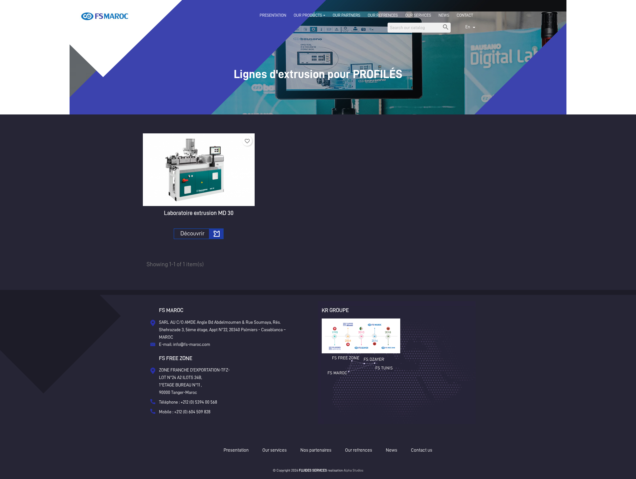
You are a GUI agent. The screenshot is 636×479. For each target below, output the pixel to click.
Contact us (421, 450)
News (391, 450)
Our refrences (358, 450)
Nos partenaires (315, 450)
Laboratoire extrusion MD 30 (199, 213)
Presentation (236, 450)
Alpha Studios (353, 470)
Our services (274, 450)
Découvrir (192, 233)
